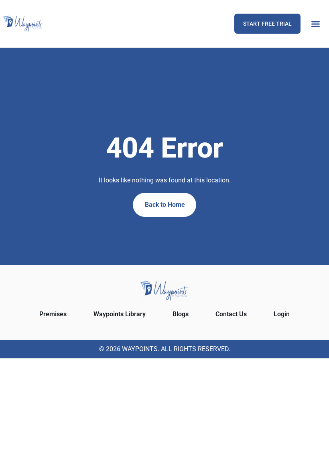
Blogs (181, 314)
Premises (53, 314)
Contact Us (231, 314)
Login (282, 314)
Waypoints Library (119, 314)
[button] (316, 24)
